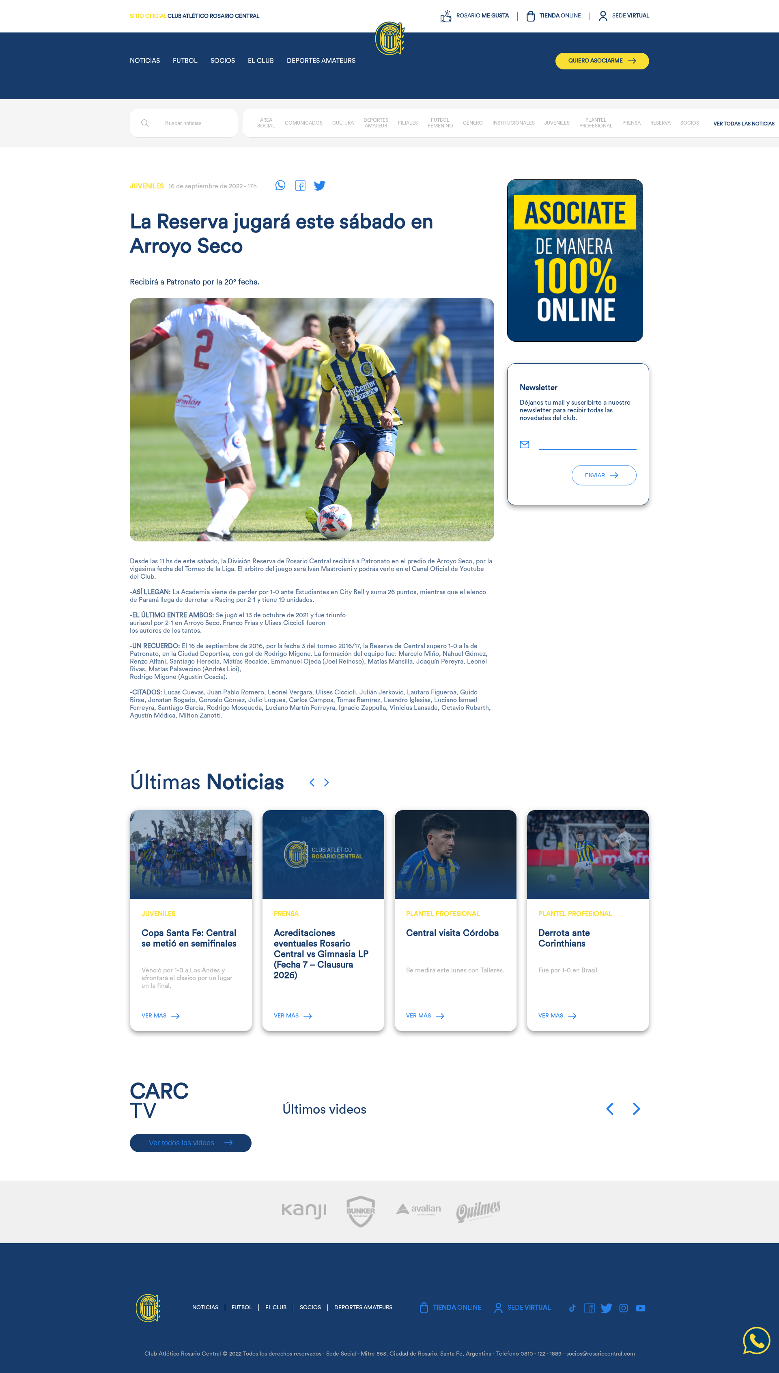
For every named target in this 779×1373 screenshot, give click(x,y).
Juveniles (557, 123)
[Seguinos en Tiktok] (572, 1308)
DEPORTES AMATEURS (321, 61)
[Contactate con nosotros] (756, 1352)
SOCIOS (223, 61)
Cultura (343, 123)
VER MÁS (154, 1016)
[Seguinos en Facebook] (589, 1308)
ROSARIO (482, 16)
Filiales (408, 123)
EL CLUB (261, 61)
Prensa (631, 123)
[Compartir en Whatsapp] (284, 186)
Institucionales (514, 123)
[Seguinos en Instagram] (624, 1308)
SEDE (630, 16)
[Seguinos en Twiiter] (323, 186)
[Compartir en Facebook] (304, 186)
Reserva (660, 123)
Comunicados (304, 123)
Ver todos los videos (182, 1143)
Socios (689, 123)
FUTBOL (185, 61)
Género (473, 123)
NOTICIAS (145, 61)
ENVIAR (595, 475)
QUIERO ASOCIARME (595, 61)
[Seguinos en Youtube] (641, 1308)
